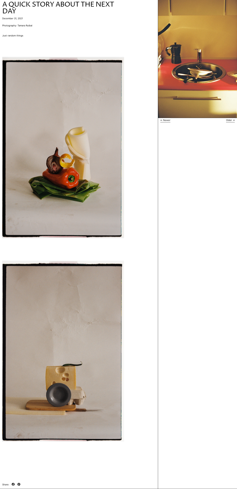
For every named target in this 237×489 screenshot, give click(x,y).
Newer (166, 120)
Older (229, 120)
